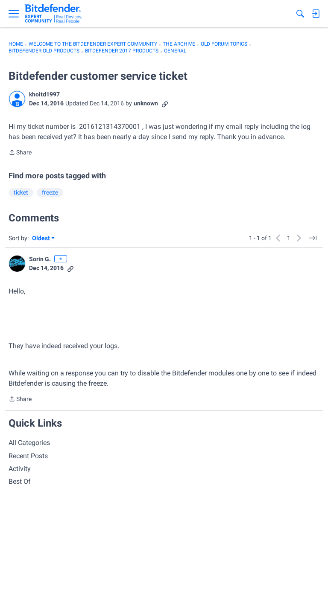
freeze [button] (50, 192)
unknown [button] (146, 103)
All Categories (29, 443)
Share (20, 153)
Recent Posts (28, 456)
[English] (53, 13)
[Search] (300, 13)
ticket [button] (21, 192)
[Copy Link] (165, 103)
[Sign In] (315, 13)
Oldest (41, 239)
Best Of (20, 481)
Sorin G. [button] (40, 259)
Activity (20, 469)
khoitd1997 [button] (44, 94)
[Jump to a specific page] (312, 238)
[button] (17, 99)
